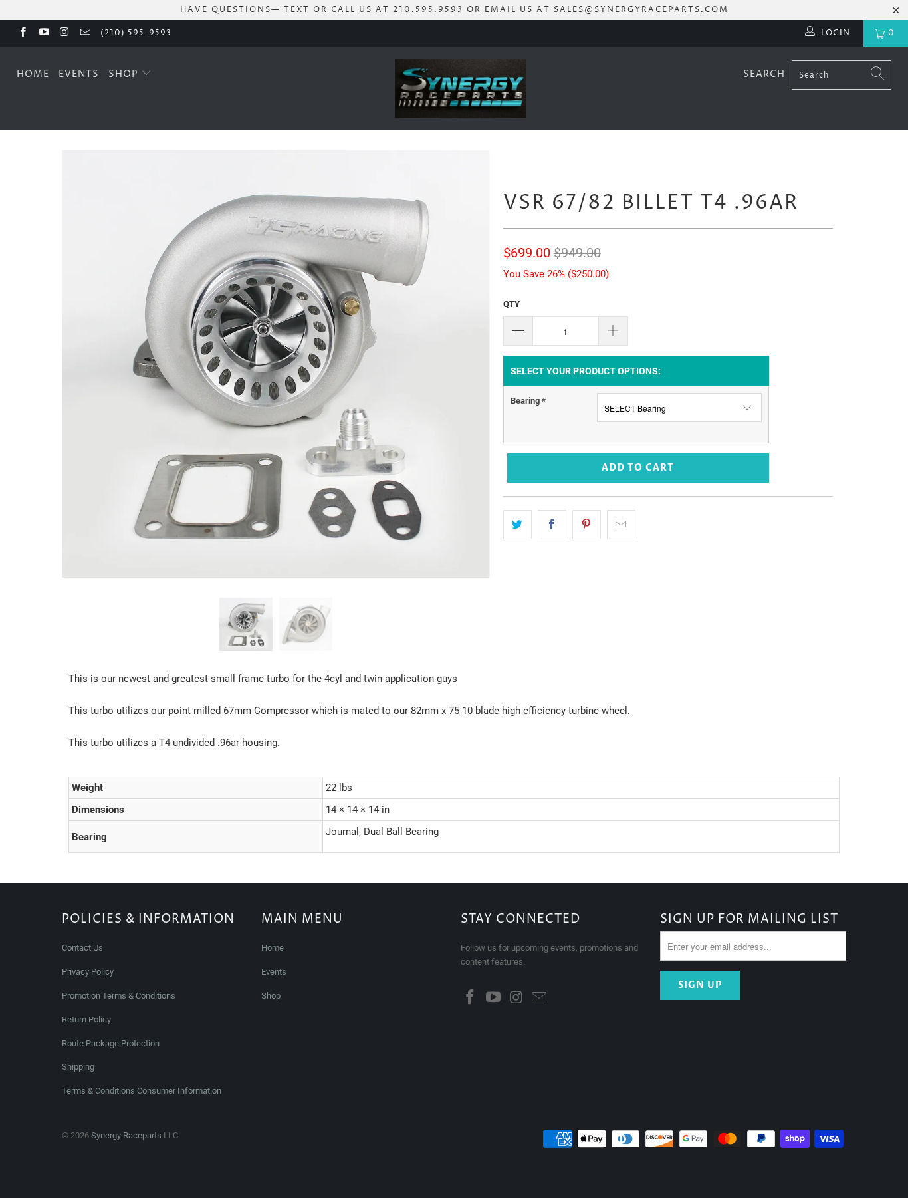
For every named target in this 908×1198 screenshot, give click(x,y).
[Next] (467, 364)
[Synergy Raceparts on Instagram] (64, 33)
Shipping (78, 1067)
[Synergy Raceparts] (461, 88)
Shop (124, 74)
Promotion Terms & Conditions (119, 996)
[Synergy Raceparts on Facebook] (22, 33)
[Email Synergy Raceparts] (84, 33)
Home (33, 74)
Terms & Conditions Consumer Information (141, 1091)
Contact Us (82, 948)
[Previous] (84, 364)
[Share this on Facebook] (552, 524)
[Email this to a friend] (621, 524)
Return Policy (86, 1019)
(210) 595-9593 (135, 33)
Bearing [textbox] (528, 401)
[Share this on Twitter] (517, 524)
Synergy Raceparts (126, 1135)
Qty (511, 304)
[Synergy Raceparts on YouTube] (43, 33)
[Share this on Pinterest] (586, 524)
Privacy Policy (88, 972)
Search (764, 74)
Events (78, 74)
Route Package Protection (111, 1043)
